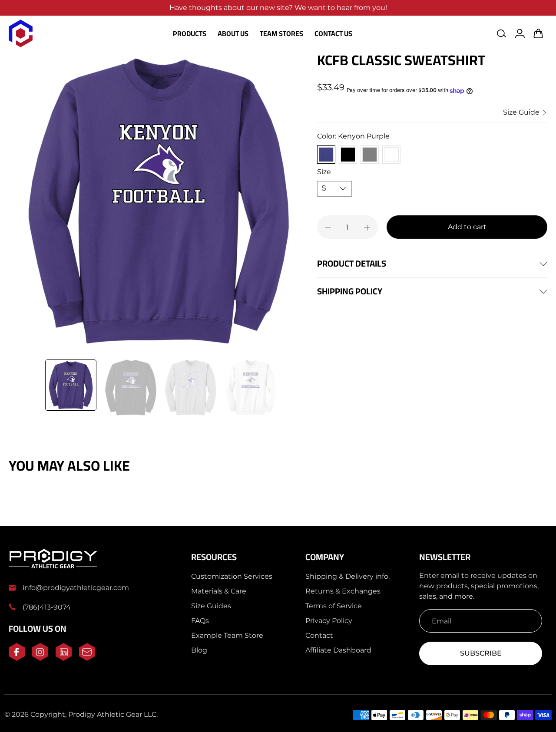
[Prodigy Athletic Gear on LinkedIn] (64, 658)
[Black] (348, 154)
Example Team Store (227, 635)
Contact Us (333, 33)
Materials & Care (218, 591)
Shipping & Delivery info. (347, 576)
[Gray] (370, 154)
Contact (319, 635)
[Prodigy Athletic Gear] (21, 33)
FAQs (200, 621)
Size (324, 172)
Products (189, 33)
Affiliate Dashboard (338, 650)
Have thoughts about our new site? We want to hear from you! (278, 7)
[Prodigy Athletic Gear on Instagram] (40, 658)
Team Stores (281, 33)
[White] (391, 154)
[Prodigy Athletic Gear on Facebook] (17, 658)
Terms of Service (333, 606)
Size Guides (211, 606)
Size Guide (522, 113)
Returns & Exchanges (343, 591)
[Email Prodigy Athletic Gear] (87, 658)
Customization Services (231, 576)
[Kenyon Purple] (326, 154)
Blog (199, 650)
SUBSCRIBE (481, 653)
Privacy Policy (328, 621)
